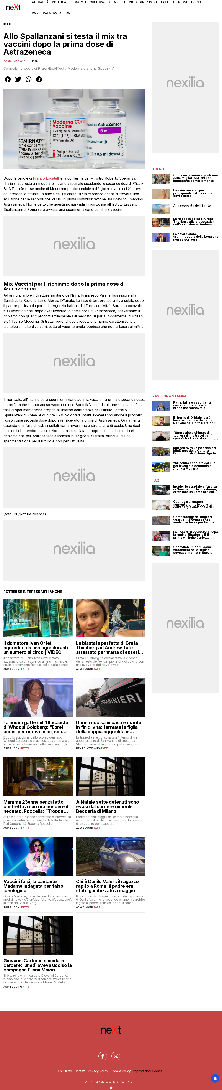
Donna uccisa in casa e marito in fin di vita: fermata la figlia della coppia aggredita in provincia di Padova (108, 727)
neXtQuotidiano (14, 61)
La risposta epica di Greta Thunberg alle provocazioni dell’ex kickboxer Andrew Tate (194, 222)
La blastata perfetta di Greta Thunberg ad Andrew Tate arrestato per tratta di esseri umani (107, 648)
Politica (59, 2)
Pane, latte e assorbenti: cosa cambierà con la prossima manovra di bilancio (192, 405)
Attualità (40, 2)
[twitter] (18, 82)
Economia (78, 2)
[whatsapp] (28, 82)
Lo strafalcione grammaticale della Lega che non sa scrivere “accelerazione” (195, 237)
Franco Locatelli (46, 178)
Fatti (165, 2)
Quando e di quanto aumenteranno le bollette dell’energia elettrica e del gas (193, 504)
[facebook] (7, 82)
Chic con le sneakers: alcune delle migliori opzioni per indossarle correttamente (195, 178)
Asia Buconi (11, 668)
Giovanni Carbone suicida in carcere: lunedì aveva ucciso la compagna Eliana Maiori (37, 965)
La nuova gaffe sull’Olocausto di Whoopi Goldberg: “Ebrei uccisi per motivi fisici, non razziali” (35, 727)
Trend (196, 2)
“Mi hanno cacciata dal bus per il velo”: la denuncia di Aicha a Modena (194, 466)
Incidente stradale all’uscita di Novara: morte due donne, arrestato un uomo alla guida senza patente (195, 489)
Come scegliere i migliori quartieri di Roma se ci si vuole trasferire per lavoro (193, 520)
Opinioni (180, 2)
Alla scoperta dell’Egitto (192, 205)
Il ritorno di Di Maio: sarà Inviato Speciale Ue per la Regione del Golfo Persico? (194, 420)
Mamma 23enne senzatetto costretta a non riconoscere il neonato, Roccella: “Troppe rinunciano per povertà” (35, 806)
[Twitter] (113, 1053)
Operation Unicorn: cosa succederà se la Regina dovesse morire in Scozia (192, 550)
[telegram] (39, 82)
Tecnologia (134, 2)
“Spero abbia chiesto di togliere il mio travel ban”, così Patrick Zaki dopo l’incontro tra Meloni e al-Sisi (195, 435)
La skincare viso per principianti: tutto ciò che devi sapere (192, 193)
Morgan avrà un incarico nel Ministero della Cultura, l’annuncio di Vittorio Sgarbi (194, 451)
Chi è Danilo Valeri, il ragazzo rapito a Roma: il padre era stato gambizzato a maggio (107, 886)
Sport (152, 2)
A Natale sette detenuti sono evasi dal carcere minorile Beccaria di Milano (107, 806)
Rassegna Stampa (46, 13)
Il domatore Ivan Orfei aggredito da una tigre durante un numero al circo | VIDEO (36, 648)
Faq (67, 13)
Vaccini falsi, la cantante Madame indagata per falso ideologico (33, 886)
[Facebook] (100, 1053)
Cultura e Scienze (105, 2)
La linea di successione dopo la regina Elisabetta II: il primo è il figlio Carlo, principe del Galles (195, 535)
